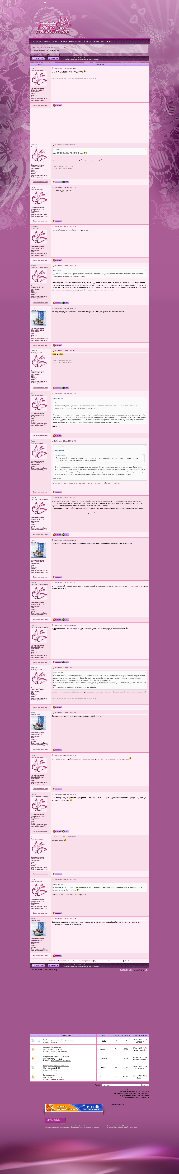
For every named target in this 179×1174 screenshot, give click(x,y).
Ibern (104, 1041)
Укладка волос (49, 1075)
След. (59, 50)
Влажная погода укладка (52, 1047)
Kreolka (103, 1068)
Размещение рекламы (118, 1104)
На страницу (37, 50)
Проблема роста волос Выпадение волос (58, 1040)
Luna (139, 1078)
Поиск (64, 41)
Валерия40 (139, 1069)
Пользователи (76, 41)
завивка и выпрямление (59, 1051)
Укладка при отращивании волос (56, 1065)
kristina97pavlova (139, 1059)
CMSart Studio (133, 1127)
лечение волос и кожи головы (61, 1061)
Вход (110, 41)
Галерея (37, 41)
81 (44, 338)
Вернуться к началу (40, 105)
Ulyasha (104, 1058)
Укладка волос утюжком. (44, 47)
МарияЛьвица (139, 1050)
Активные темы (53, 55)
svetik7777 (104, 1049)
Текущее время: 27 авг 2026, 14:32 (74, 58)
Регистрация (99, 41)
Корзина (96, 59)
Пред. (44, 50)
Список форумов (70, 59)
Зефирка (139, 1042)
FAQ (56, 41)
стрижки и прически (57, 1079)
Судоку (47, 41)
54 (44, 340)
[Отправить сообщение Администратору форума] (37, 2)
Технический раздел (84, 59)
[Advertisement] (89, 125)
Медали (88, 41)
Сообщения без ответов (38, 55)
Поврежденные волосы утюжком (56, 1056)
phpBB (116, 1126)
